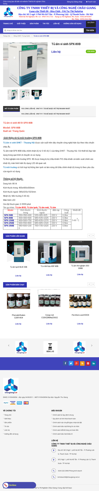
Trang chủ (7, 415)
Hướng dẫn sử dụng (11, 434)
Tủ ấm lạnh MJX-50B (18, 267)
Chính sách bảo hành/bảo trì (63, 434)
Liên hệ (7, 430)
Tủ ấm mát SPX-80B (12, 151)
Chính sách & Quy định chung (63, 415)
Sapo (70, 488)
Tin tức (6, 426)
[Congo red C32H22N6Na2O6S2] (18, 301)
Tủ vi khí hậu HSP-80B (49, 266)
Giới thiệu (7, 418)
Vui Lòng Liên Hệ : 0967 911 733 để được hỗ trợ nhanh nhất (45, 108)
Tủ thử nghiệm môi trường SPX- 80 (18, 159)
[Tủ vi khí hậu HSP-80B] (49, 252)
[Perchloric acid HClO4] (49, 301)
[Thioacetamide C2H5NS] (80, 301)
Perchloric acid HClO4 (49, 315)
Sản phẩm (8, 422)
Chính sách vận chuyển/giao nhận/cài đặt (67, 422)
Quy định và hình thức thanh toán (64, 418)
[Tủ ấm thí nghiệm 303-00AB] (80, 252)
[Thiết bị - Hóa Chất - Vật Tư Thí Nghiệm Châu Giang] (49, 12)
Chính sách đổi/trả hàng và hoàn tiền (66, 430)
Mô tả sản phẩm (11, 108)
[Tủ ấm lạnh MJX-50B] (18, 252)
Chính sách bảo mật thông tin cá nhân (66, 426)
